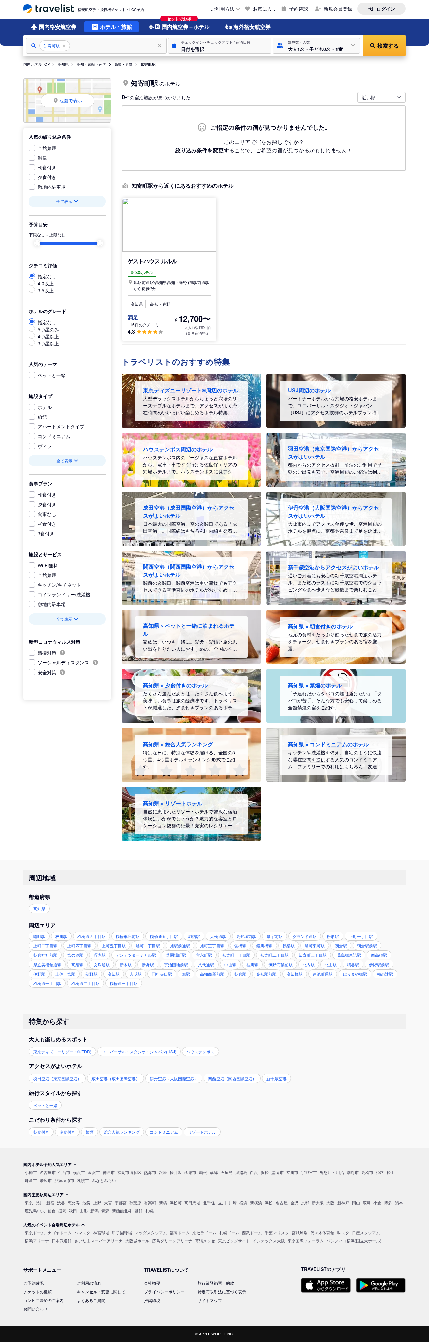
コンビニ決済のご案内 (43, 1300)
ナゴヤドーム (60, 1232)
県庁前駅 (274, 936)
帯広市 (46, 1180)
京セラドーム (204, 1232)
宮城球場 (300, 1232)
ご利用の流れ (89, 1283)
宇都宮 (121, 1202)
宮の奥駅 (75, 955)
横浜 (243, 1202)
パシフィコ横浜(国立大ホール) (353, 1240)
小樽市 (31, 1172)
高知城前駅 (246, 936)
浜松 (265, 1172)
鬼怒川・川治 (332, 1172)
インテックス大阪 (269, 1240)
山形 (84, 1210)
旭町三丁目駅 (212, 945)
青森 (105, 1210)
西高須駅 (379, 955)
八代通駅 (206, 964)
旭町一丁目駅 (148, 945)
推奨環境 (152, 1300)
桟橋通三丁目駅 (124, 983)
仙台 (52, 1210)
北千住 (209, 1202)
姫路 (380, 1172)
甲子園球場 (122, 1232)
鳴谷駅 (353, 964)
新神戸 (343, 1202)
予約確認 (298, 8)
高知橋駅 (295, 974)
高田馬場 (192, 1202)
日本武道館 (62, 1240)
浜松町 (176, 1202)
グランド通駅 (305, 936)
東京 (29, 1202)
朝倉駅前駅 (367, 945)
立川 (222, 1202)
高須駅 (77, 964)
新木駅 (126, 964)
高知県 (63, 64)
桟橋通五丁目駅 (164, 936)
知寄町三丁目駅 (313, 955)
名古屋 (281, 1202)
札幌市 (83, 1180)
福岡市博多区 (129, 1172)
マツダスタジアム (151, 1232)
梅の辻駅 (385, 974)
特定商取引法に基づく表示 (222, 1291)
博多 (388, 1202)
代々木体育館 (322, 1232)
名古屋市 (48, 1172)
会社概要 (152, 1283)
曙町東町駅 (315, 945)
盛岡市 (277, 1172)
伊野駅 (148, 964)
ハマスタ (82, 1232)
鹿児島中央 (35, 1210)
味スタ (343, 1232)
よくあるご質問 (91, 1300)
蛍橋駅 (240, 945)
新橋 (163, 1202)
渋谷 (61, 1202)
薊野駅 (91, 974)
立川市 (292, 1172)
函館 (139, 1210)
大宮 (108, 1202)
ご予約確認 (33, 1283)
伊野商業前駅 (280, 964)
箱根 (203, 1172)
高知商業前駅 (212, 974)
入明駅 (136, 974)
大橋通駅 (218, 936)
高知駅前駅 (266, 974)
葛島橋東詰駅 (349, 955)
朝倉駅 (341, 945)
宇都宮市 (309, 1172)
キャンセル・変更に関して (101, 1291)
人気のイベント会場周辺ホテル (51, 1225)
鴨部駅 (289, 945)
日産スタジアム (366, 1232)
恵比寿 (74, 1202)
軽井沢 (176, 1172)
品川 (40, 1202)
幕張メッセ (205, 1240)
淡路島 (241, 1172)
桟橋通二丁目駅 (85, 983)
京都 (305, 1202)
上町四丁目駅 (79, 945)
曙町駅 (39, 936)
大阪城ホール (137, 1240)
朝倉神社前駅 (45, 955)
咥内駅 (100, 955)
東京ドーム (35, 1232)
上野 (97, 1202)
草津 (214, 1172)
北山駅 (331, 964)
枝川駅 (61, 936)
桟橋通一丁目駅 (47, 983)
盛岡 (62, 1210)
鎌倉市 (31, 1180)
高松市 (367, 1172)
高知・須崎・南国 (91, 64)
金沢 (294, 1202)
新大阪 (318, 1202)
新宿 (50, 1202)
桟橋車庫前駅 (128, 936)
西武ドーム (252, 1232)
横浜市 (79, 1172)
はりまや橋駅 (355, 974)
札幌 (149, 1210)
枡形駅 (333, 936)
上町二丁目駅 (45, 945)
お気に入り (265, 8)
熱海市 (150, 1172)
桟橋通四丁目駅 (91, 936)
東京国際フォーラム (306, 1240)
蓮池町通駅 (323, 974)
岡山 (356, 1202)
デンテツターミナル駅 (136, 955)
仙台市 (64, 1172)
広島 (367, 1202)
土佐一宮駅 (65, 974)
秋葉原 (135, 1202)
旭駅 (186, 974)
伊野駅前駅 (379, 964)
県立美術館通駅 (47, 964)
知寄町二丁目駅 (274, 955)
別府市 (353, 1172)
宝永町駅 (204, 955)
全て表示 (64, 201)
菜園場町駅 (176, 955)
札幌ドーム (229, 1232)
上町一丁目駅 (361, 936)
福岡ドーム (180, 1232)
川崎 (233, 1202)
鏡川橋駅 (264, 945)
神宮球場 (101, 1232)
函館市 (190, 1172)
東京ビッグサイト (234, 1240)
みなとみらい (104, 1180)
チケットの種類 (37, 1291)
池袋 (86, 1202)
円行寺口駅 (162, 974)
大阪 (330, 1202)
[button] (219, 46)
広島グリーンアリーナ (172, 1240)
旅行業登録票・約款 (216, 1283)
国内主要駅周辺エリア (43, 1194)
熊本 (399, 1202)
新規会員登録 (338, 8)
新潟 (94, 1210)
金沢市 (94, 1172)
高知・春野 (123, 64)
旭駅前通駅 (180, 945)
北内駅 (309, 964)
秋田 (73, 1210)
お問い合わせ (35, 1309)
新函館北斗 (122, 1210)
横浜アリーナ (37, 1240)
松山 (391, 1172)
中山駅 (230, 964)
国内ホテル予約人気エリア (47, 1164)
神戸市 (109, 1172)
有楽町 (150, 1202)
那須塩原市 (64, 1180)
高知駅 (114, 974)
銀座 (163, 1172)
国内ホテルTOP (36, 64)
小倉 (377, 1202)
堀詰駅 (194, 936)
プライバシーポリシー (164, 1291)
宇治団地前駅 (176, 964)
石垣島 (227, 1172)
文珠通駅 (102, 964)
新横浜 (256, 1202)
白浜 (254, 1172)
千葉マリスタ (277, 1232)
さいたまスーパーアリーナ (98, 1240)
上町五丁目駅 (114, 945)
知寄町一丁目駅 (236, 955)
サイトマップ (210, 1300)
